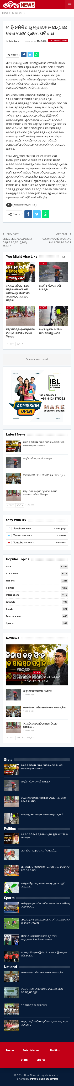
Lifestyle (10, 602)
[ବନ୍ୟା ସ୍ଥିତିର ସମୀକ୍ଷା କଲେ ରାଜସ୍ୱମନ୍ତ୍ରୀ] (53, 316)
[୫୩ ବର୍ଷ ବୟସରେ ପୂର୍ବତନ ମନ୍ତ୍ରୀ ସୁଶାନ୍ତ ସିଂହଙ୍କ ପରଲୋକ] (11, 838)
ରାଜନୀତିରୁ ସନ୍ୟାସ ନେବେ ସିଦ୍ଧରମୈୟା (39, 850)
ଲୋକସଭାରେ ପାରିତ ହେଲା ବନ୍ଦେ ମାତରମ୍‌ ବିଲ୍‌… (45, 707)
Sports (9, 609)
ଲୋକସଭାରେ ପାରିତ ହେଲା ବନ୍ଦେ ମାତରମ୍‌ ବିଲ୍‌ (44, 475)
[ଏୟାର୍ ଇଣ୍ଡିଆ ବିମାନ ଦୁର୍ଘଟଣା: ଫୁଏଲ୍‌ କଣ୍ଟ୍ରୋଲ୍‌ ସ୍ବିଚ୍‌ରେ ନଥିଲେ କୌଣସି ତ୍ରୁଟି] (11, 1025)
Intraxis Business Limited (44, 1079)
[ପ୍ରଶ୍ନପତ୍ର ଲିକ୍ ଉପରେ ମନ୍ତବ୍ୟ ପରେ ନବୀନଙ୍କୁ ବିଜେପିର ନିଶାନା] (11, 870)
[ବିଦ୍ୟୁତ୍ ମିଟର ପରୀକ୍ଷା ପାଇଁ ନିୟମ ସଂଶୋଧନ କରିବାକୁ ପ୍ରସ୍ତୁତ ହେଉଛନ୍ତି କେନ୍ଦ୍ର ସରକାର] (11, 992)
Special (10, 623)
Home (10, 1050)
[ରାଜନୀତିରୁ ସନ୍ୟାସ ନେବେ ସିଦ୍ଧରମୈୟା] (11, 854)
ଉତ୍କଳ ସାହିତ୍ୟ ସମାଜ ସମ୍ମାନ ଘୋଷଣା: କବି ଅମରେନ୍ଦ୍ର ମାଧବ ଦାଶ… (37, 679)
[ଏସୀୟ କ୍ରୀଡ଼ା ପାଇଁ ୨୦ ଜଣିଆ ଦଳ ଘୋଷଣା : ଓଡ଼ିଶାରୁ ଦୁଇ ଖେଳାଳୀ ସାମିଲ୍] (11, 907)
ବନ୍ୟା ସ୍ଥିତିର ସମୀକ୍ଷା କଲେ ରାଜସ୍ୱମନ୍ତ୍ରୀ (42, 814)
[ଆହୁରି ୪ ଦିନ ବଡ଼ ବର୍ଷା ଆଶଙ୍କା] (53, 272)
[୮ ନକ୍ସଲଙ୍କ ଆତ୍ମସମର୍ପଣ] (11, 1009)
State (64, 41)
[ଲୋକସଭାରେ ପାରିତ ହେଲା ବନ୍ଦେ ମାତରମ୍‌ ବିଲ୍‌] (13, 478)
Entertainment (13, 616)
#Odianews (54, 41)
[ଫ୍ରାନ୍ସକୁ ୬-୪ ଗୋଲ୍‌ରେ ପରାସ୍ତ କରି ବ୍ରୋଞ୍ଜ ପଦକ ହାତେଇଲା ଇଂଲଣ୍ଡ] (11, 923)
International (13, 595)
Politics (10, 587)
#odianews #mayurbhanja (24, 205)
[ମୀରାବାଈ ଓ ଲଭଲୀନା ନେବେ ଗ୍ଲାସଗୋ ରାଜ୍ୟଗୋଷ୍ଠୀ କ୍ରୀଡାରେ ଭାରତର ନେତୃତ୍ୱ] (11, 940)
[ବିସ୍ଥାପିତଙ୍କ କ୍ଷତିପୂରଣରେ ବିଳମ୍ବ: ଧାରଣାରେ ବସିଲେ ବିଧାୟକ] (20, 316)
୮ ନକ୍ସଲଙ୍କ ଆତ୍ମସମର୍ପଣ (34, 1005)
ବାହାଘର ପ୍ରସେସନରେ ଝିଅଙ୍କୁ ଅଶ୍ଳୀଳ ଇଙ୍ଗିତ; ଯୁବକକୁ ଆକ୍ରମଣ (17, 242)
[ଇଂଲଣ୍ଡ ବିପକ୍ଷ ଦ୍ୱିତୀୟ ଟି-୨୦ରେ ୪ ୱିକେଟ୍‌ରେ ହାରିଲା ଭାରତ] (11, 956)
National (10, 580)
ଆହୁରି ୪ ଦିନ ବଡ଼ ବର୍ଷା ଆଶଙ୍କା (37, 458)
